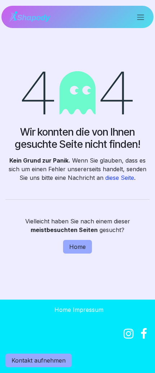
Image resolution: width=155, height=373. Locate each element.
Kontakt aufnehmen (39, 360)
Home (77, 246)
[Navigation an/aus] (140, 16)
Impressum (88, 309)
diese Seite (119, 177)
